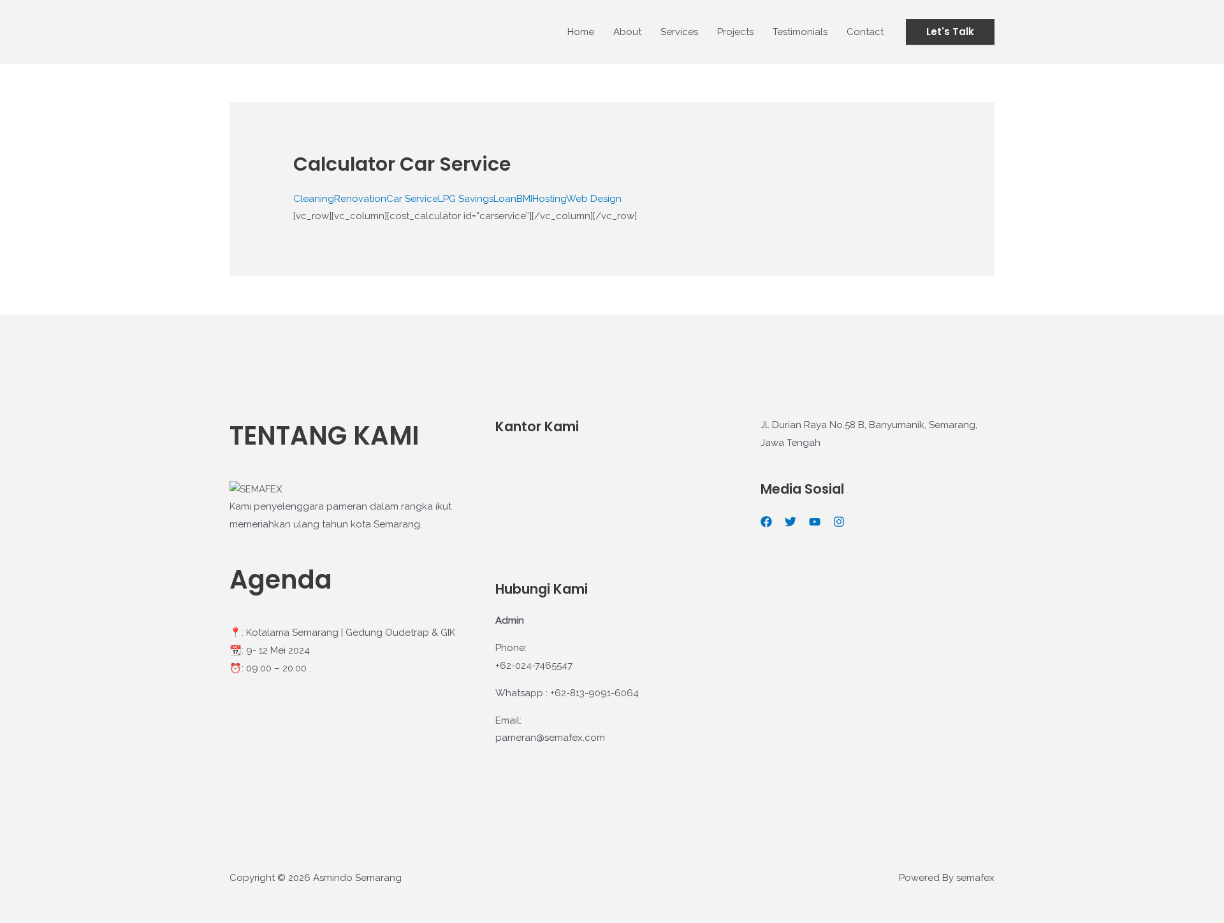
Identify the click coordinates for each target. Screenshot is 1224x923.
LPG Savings (465, 198)
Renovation (360, 198)
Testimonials (800, 32)
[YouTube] (814, 521)
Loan (504, 198)
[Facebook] (766, 521)
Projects (735, 32)
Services (679, 32)
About (627, 32)
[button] (950, 32)
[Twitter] (790, 521)
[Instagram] (839, 521)
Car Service (412, 198)
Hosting (549, 198)
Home (580, 32)
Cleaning (313, 198)
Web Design (594, 198)
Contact (865, 32)
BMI (524, 198)
